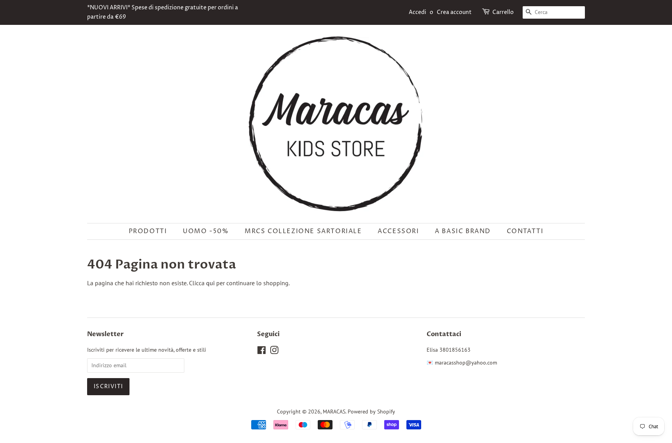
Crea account (454, 12)
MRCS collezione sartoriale (303, 231)
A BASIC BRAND (463, 231)
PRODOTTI (148, 231)
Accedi (417, 12)
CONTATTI (525, 231)
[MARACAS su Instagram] (274, 351)
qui (210, 283)
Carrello (503, 12)
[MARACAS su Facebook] (261, 351)
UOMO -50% (206, 231)
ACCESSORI (398, 231)
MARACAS (334, 411)
